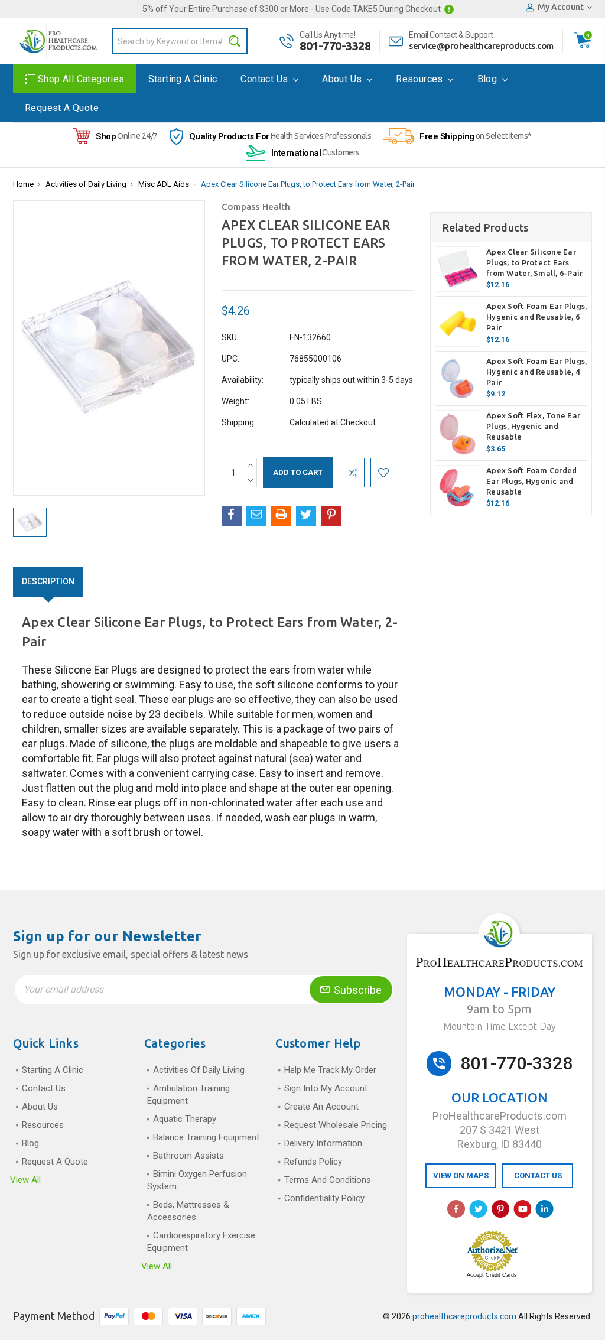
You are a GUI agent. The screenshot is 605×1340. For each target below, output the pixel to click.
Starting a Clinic (182, 78)
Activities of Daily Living (85, 184)
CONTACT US (538, 1175)
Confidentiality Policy (324, 1198)
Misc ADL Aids (163, 184)
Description (48, 581)
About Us (343, 78)
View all (25, 1180)
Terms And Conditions (327, 1180)
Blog (488, 78)
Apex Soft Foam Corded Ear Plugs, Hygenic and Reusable (531, 481)
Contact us (265, 78)
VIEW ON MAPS (461, 1175)
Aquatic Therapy (184, 1119)
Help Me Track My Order (330, 1070)
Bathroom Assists (188, 1155)
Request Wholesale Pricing (335, 1125)
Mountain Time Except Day (499, 1026)
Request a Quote (62, 107)
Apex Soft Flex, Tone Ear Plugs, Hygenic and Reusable (533, 426)
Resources (420, 78)
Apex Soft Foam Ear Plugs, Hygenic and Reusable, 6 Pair (536, 316)
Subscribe (356, 990)
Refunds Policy (313, 1161)
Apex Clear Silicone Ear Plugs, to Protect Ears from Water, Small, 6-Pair (534, 262)
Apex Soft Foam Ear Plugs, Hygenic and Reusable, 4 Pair (536, 371)
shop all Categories (81, 78)
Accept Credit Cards (492, 1275)
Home (23, 184)
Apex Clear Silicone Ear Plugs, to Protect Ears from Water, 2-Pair (308, 184)
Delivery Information (323, 1143)
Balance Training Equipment (206, 1137)
